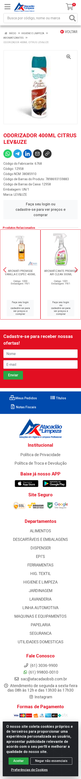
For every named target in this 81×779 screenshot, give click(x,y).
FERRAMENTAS (40, 565)
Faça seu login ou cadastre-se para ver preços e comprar (40, 209)
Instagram (43, 697)
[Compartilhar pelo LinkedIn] (27, 153)
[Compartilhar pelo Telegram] (17, 153)
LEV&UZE (20, 194)
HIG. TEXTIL (40, 573)
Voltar (70, 32)
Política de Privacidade (40, 455)
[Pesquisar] (72, 18)
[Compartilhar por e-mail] (37, 153)
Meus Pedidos (26, 398)
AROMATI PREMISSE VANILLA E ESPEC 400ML (20, 272)
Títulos (60, 398)
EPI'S (40, 556)
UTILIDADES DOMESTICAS (40, 642)
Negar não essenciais (51, 761)
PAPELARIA (40, 625)
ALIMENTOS (40, 531)
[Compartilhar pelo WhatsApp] (7, 153)
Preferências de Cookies (29, 770)
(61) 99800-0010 (43, 672)
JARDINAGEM (40, 590)
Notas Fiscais (25, 407)
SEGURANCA (40, 633)
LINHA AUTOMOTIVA (40, 608)
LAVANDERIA (40, 599)
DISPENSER (41, 548)
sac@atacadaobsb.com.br (43, 679)
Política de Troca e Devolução (41, 463)
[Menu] (7, 7)
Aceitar (18, 761)
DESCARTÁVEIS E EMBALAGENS (40, 539)
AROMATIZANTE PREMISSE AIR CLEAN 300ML (61, 272)
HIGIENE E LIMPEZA (40, 582)
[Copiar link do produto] (47, 153)
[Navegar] (5, 269)
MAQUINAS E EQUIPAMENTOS (40, 616)
